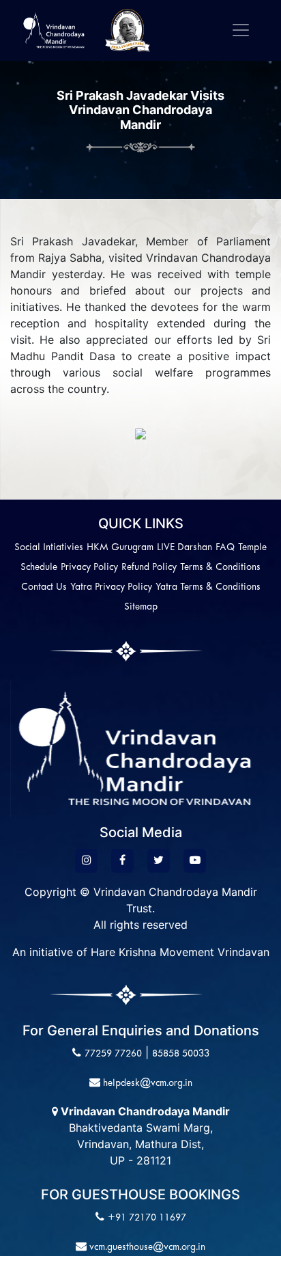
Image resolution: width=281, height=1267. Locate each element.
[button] (135, 433)
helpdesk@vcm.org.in (146, 1083)
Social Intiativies (48, 547)
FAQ (225, 547)
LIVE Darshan (184, 547)
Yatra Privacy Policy (111, 587)
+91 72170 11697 (147, 1218)
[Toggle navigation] (241, 30)
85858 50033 (180, 1054)
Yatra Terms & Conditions (208, 587)
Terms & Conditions (220, 567)
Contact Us (44, 587)
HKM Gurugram (120, 547)
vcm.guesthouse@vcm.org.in (146, 1247)
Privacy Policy (89, 567)
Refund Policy (149, 567)
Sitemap (141, 607)
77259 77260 (113, 1054)
